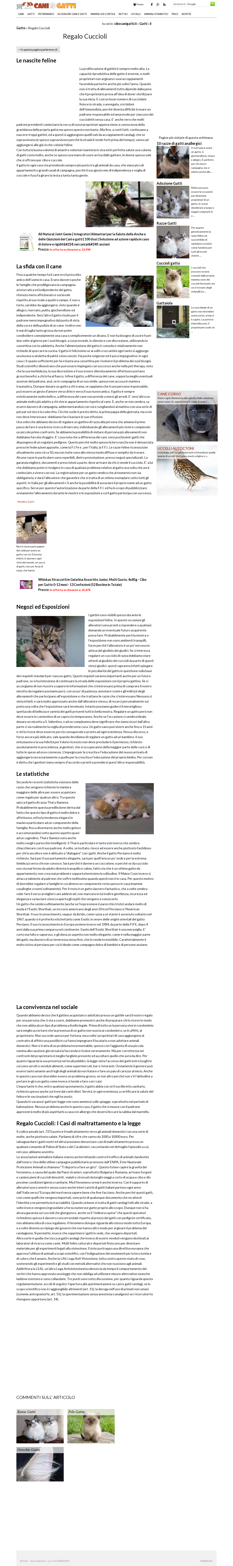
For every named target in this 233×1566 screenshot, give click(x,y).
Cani (21, 14)
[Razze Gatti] (174, 242)
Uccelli (136, 14)
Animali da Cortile (102, 14)
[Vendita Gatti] (32, 527)
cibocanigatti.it (125, 24)
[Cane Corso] (187, 416)
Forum (139, 4)
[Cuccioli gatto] (174, 282)
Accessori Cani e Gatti (72, 14)
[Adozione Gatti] (174, 202)
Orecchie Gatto (28, 1450)
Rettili (123, 14)
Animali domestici (156, 14)
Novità (186, 14)
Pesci (175, 14)
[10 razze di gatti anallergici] (174, 162)
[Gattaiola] (174, 322)
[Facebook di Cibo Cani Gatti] (151, 4)
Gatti (31, 14)
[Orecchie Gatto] (40, 1464)
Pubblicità (206, 1560)
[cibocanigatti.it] (46, 5)
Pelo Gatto (76, 1412)
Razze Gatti (26, 1412)
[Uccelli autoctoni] (187, 470)
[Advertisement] (59, 23)
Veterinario (46, 14)
